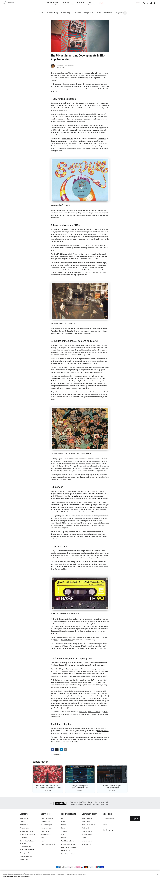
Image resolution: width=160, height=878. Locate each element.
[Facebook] (104, 830)
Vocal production (87, 841)
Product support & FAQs (48, 844)
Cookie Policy (26, 876)
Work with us (24, 825)
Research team (24, 828)
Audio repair (77, 13)
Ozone (63, 821)
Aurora (63, 834)
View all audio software (68, 854)
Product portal (45, 831)
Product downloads (46, 828)
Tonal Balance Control (67, 841)
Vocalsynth (64, 831)
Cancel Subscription (26, 856)
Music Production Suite (68, 844)
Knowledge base (45, 821)
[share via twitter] (57, 750)
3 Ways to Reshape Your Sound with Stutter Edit (80, 787)
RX (62, 818)
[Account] (151, 3)
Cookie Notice (24, 838)
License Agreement (25, 846)
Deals (42, 838)
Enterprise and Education (27, 834)
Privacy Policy (17, 876)
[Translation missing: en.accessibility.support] (147, 3)
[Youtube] (109, 830)
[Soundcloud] (113, 830)
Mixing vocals (119, 13)
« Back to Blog (56, 754)
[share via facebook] (52, 750)
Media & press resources (27, 831)
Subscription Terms (25, 853)
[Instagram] (107, 830)
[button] (34, 12)
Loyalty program (45, 834)
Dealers (43, 841)
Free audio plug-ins (46, 825)
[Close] (157, 874)
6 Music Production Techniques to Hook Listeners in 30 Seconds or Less (48, 787)
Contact (22, 821)
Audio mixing (65, 13)
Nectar (63, 828)
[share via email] (65, 750)
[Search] (144, 3)
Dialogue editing (89, 13)
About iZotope (24, 818)
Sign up (135, 818)
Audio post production (88, 825)
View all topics (86, 844)
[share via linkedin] (61, 750)
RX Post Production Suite (68, 847)
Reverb (84, 838)
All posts (41, 13)
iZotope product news (104, 13)
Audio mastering (52, 13)
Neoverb (63, 838)
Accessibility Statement (27, 850)
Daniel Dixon (60, 65)
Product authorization (47, 818)
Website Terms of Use (8, 876)
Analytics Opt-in (24, 859)
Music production (69, 65)
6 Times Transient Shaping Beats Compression (112, 787)
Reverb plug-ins (65, 851)
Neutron (63, 825)
